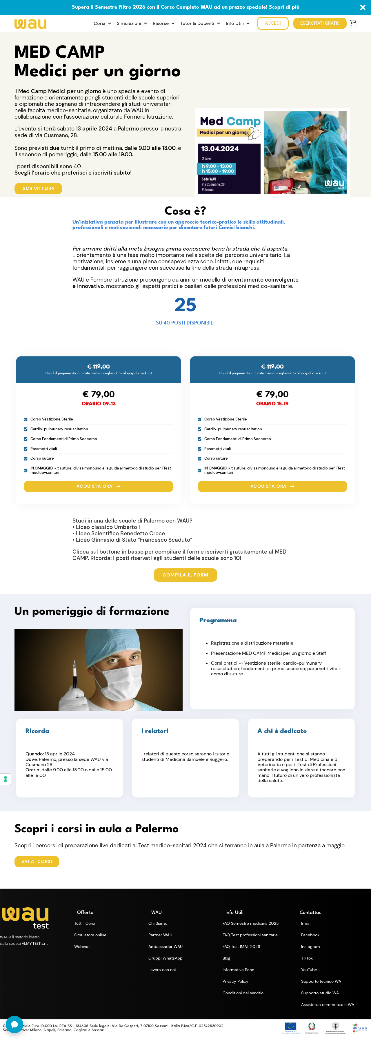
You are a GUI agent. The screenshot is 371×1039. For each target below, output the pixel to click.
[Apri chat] (14, 1024)
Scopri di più (284, 7)
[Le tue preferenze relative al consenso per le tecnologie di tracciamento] (5, 779)
